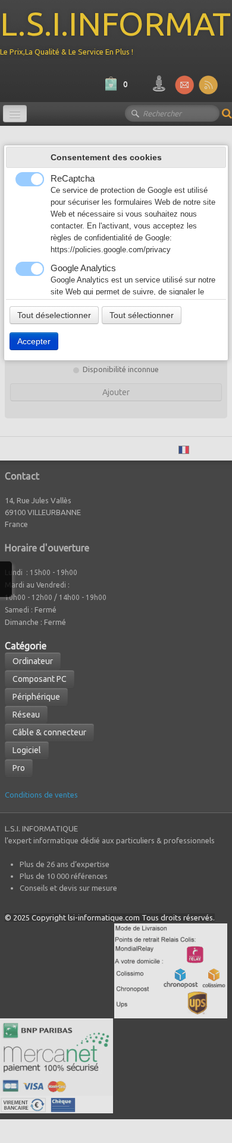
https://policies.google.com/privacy (111, 250)
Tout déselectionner (54, 315)
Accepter (34, 341)
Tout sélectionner (141, 315)
